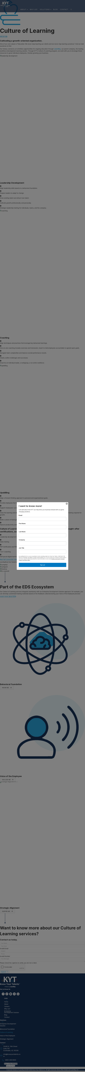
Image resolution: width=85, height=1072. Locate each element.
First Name (22, 523)
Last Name (22, 531)
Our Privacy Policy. (26, 560)
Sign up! (42, 565)
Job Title (21, 548)
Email (20, 515)
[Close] (67, 504)
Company (22, 539)
